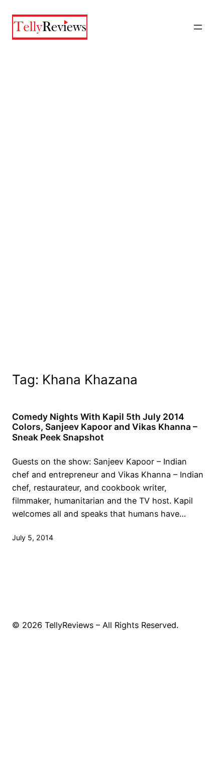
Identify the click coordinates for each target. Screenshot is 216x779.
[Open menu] (198, 27)
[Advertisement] (108, 224)
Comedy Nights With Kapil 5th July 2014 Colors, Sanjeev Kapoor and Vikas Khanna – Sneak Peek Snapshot (104, 427)
